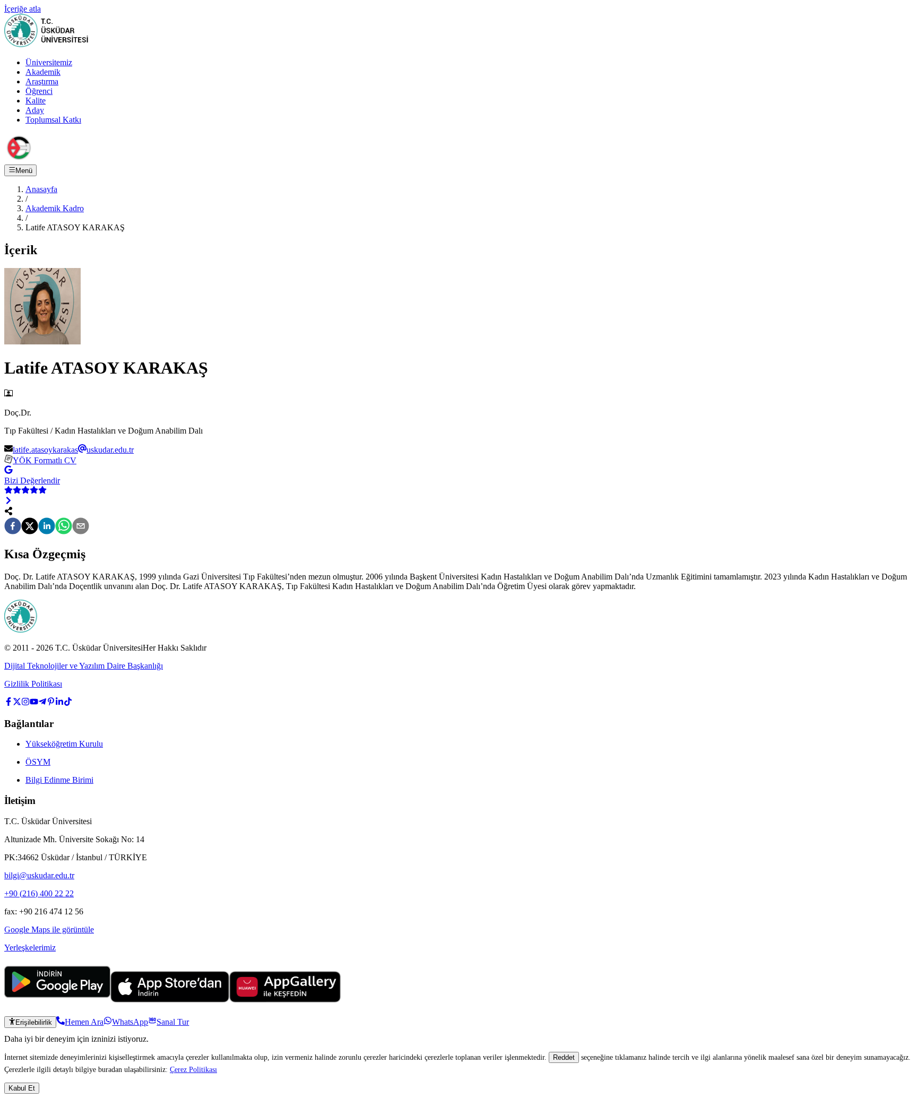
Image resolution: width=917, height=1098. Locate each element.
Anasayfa (41, 189)
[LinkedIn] (46, 527)
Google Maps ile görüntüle (49, 929)
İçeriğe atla (22, 8)
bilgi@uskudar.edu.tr (39, 875)
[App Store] (169, 999)
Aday (34, 110)
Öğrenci (39, 91)
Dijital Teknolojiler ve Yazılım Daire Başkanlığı (83, 665)
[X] (29, 527)
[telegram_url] (42, 702)
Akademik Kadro (54, 208)
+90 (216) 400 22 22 (39, 893)
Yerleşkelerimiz (30, 947)
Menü (23, 171)
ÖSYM (37, 761)
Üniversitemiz (48, 62)
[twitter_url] (17, 702)
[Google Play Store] (57, 999)
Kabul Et (21, 1088)
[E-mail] (80, 527)
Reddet (564, 1057)
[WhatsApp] (63, 527)
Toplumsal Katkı (53, 119)
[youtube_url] (34, 702)
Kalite (35, 100)
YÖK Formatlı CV (44, 460)
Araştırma (41, 81)
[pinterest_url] (51, 702)
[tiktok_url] (68, 702)
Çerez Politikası (193, 1069)
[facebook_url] (8, 702)
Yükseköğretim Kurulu (64, 743)
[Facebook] (12, 527)
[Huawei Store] (285, 999)
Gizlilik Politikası (33, 683)
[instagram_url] (25, 702)
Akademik (42, 71)
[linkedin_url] (59, 702)
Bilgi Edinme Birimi (59, 779)
